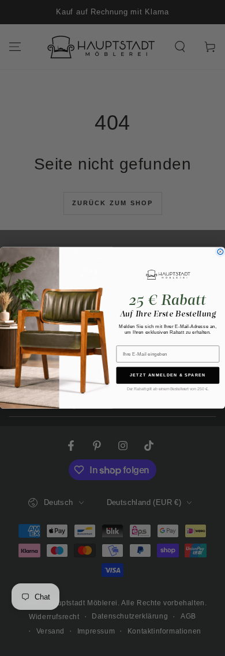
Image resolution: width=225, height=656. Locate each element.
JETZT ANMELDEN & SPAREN (168, 375)
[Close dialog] (220, 252)
